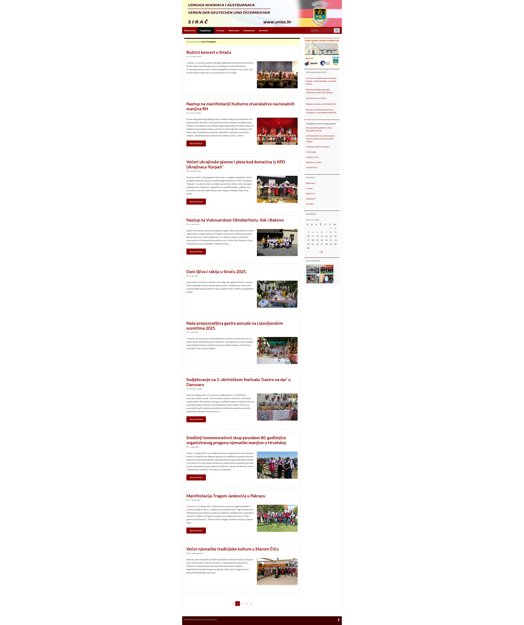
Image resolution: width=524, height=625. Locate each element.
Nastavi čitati (196, 143)
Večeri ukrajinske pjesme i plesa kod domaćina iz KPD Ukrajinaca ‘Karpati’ (235, 164)
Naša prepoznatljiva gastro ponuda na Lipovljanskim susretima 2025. (234, 325)
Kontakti (263, 30)
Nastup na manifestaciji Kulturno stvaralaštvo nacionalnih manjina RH (240, 106)
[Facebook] (339, 619)
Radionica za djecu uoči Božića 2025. (321, 104)
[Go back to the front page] (262, 13)
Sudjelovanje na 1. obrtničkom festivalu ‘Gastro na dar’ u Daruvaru (238, 382)
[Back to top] (517, 618)
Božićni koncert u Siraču (208, 52)
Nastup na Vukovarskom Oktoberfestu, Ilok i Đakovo (235, 219)
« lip (321, 251)
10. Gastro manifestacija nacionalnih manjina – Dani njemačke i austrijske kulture (321, 81)
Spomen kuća (311, 167)
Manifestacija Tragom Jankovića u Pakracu (225, 495)
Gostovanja (311, 152)
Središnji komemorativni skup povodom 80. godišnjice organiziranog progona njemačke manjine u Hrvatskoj (236, 440)
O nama (220, 30)
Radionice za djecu (314, 162)
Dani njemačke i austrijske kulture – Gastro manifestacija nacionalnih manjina (321, 139)
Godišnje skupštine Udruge (317, 147)
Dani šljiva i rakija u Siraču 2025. (216, 271)
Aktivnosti (234, 30)
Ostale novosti (312, 157)
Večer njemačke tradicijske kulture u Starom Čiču (232, 548)
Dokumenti (249, 30)
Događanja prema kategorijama (321, 123)
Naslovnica (189, 30)
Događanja (205, 30)
